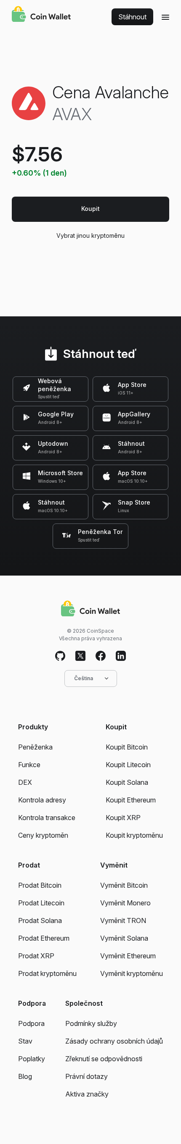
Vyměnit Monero (125, 903)
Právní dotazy (86, 1076)
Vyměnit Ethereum (128, 956)
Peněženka (35, 747)
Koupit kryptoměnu (134, 835)
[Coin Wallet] (41, 15)
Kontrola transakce (46, 817)
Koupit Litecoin (128, 764)
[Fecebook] (101, 656)
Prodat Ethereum (43, 938)
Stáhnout (132, 17)
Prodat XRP (36, 956)
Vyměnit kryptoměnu (131, 973)
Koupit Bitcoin (127, 747)
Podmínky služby (91, 1023)
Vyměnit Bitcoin (124, 885)
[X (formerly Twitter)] (80, 656)
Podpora (31, 1023)
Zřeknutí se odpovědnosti (103, 1059)
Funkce (29, 764)
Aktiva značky (87, 1094)
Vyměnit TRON (123, 920)
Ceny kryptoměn (43, 835)
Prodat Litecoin (41, 903)
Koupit (90, 208)
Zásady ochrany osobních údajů (114, 1041)
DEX (25, 782)
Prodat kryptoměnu (47, 973)
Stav (25, 1041)
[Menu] (165, 16)
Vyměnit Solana (124, 938)
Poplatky (31, 1059)
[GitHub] (60, 656)
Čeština (83, 678)
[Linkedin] (121, 656)
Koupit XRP (123, 817)
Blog (25, 1076)
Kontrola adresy (42, 800)
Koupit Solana (127, 782)
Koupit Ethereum (131, 800)
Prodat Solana (40, 920)
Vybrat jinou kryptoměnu (90, 235)
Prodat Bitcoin (39, 885)
